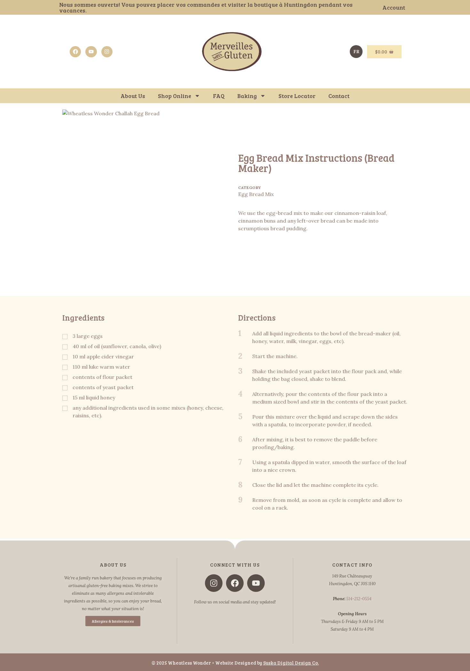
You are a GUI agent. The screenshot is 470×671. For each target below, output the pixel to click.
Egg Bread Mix (256, 194)
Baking (247, 96)
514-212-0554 (359, 598)
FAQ (218, 96)
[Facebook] (75, 51)
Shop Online (174, 96)
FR (356, 51)
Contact (338, 96)
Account (393, 7)
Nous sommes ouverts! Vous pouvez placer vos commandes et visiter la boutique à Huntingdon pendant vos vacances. (206, 7)
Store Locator (297, 96)
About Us (133, 96)
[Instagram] (107, 51)
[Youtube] (91, 51)
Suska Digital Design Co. (291, 662)
